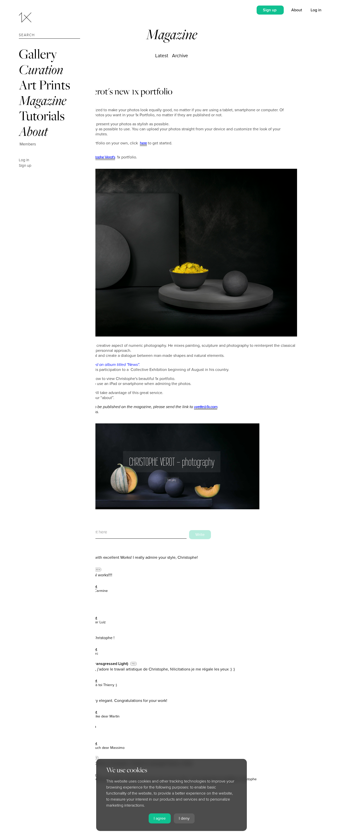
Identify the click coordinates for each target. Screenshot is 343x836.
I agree (160, 818)
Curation (41, 69)
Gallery (38, 54)
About (33, 131)
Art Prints (44, 85)
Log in (24, 160)
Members (28, 144)
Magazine (42, 100)
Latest (161, 56)
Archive (180, 56)
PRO (134, 664)
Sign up (25, 165)
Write (200, 534)
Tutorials (42, 115)
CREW (97, 570)
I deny (184, 818)
